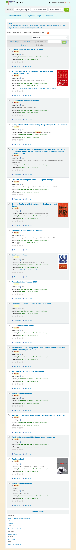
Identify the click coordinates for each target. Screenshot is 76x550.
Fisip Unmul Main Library (10, 3)
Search (10, 9)
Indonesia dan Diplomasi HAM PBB (25, 100)
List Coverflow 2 (32, 88)
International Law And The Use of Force (27, 49)
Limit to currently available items (19, 519)
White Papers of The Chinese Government (28, 371)
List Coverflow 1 (23, 88)
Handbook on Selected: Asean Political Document (31, 304)
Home (10, 24)
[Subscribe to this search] (48, 33)
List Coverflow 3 (42, 88)
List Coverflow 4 (51, 88)
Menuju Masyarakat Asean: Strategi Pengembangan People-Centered (39, 125)
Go (67, 9)
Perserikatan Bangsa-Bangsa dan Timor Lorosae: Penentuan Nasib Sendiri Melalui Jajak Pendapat (38, 348)
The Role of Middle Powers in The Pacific (27, 230)
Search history (58, 3)
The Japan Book (18, 459)
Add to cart (28, 66)
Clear (68, 3)
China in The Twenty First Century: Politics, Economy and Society (34, 205)
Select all (27, 42)
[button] (17, 3)
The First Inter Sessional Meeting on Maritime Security (33, 437)
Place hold (17, 66)
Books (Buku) (12, 534)
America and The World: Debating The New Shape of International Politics (32, 72)
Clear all (24, 45)
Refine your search (38, 512)
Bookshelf (11, 539)
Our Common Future (20, 255)
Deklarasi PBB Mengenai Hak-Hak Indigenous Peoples (33, 180)
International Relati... (15, 545)
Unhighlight (15, 42)
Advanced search (14, 16)
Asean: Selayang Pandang (22, 393)
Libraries (49, 16)
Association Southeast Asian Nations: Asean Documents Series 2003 (38, 415)
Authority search (29, 16)
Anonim (10, 524)
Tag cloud (40, 16)
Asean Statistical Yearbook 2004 (24, 282)
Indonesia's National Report (23, 326)
